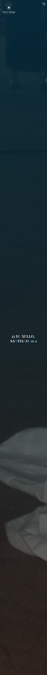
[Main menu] (43, 4)
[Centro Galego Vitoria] (9, 7)
